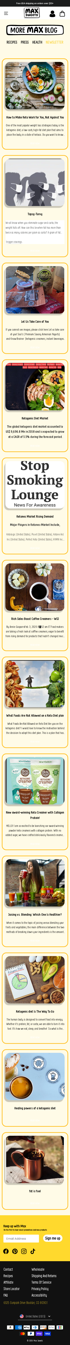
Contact (8, 1269)
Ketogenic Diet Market (35, 418)
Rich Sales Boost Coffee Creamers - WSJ (35, 619)
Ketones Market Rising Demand (35, 516)
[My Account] (52, 12)
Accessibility (39, 1295)
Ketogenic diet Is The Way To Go (35, 1011)
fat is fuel (35, 1191)
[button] (53, 1238)
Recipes (12, 42)
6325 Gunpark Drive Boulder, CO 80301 (25, 1302)
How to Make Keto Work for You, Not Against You (35, 117)
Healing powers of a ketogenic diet (35, 1108)
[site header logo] (32, 13)
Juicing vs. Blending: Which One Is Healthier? (35, 914)
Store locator (12, 1289)
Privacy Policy (40, 1289)
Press (25, 42)
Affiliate (8, 1282)
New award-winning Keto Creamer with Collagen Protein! (35, 815)
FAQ (6, 1295)
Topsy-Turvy (35, 214)
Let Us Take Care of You (35, 321)
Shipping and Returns (44, 1276)
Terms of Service (41, 1282)
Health (37, 42)
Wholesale (38, 1269)
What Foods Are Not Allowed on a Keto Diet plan (35, 715)
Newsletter (54, 42)
